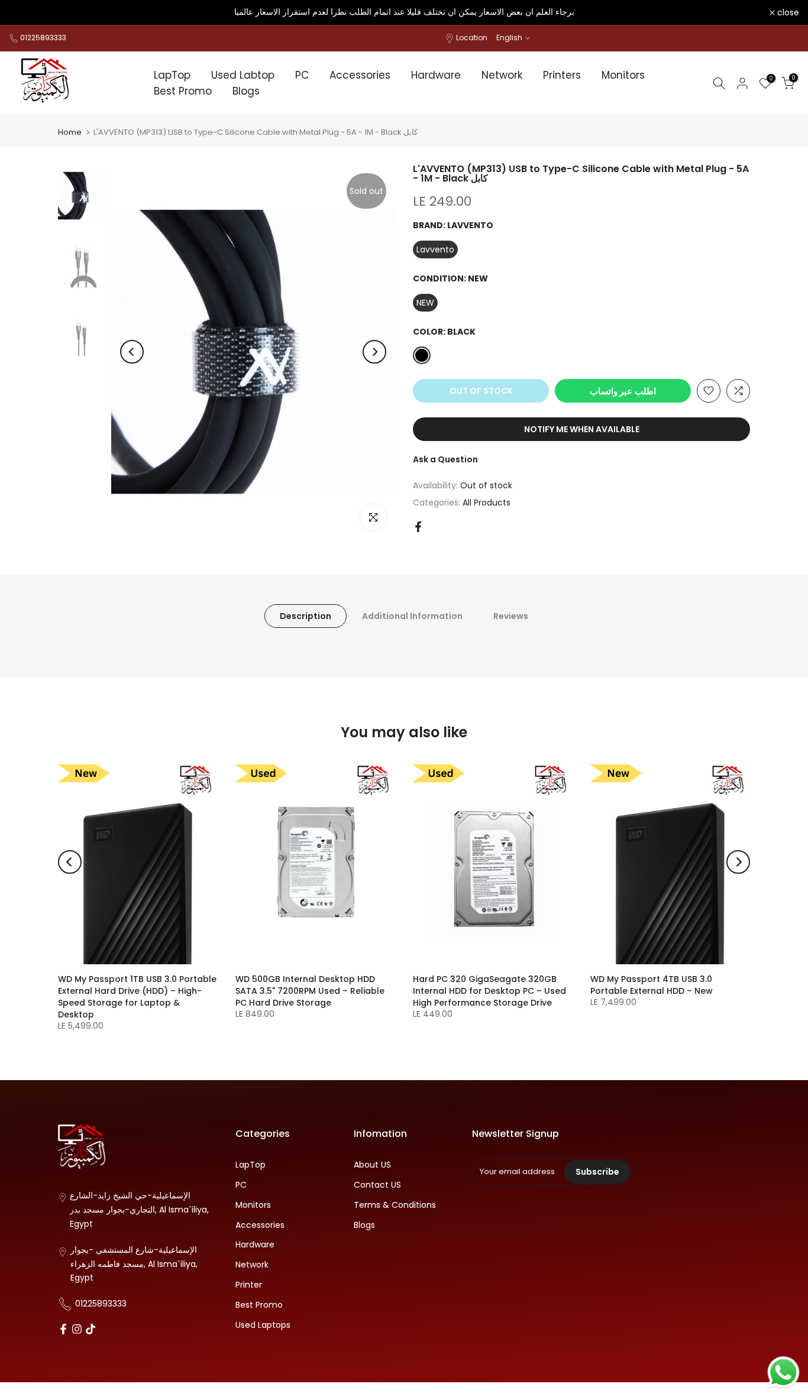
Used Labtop (242, 75)
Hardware (436, 75)
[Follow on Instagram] (77, 1330)
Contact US (377, 1185)
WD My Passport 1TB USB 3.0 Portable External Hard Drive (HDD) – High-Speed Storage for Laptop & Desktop (137, 996)
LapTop (172, 75)
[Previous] (132, 352)
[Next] (374, 352)
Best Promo (183, 91)
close (26, 12)
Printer (248, 1285)
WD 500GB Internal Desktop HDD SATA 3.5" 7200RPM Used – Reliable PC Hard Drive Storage (309, 991)
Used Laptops (262, 1325)
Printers (562, 75)
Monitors (623, 75)
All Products (486, 502)
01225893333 (43, 38)
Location (471, 38)
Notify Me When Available (581, 429)
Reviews (510, 615)
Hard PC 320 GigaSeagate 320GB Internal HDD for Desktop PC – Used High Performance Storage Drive (489, 991)
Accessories (359, 75)
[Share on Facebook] (418, 526)
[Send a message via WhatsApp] (783, 1372)
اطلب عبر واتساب (623, 390)
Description (305, 615)
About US (372, 1165)
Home (70, 132)
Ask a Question (445, 459)
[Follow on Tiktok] (90, 1330)
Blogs (246, 91)
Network (501, 75)
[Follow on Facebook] (63, 1330)
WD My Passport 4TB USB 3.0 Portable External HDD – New (651, 985)
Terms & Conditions (395, 1205)
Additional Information (412, 615)
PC (302, 75)
